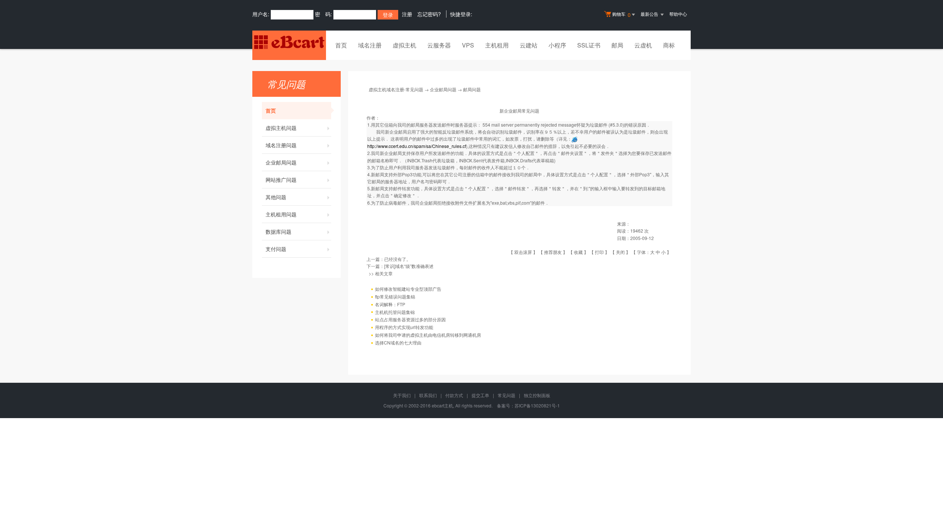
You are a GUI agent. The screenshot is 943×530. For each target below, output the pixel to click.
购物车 (621, 14)
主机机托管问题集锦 (395, 312)
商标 (669, 45)
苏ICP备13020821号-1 (537, 405)
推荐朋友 (553, 252)
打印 (599, 252)
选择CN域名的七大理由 (398, 342)
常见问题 (506, 395)
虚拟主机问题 (281, 127)
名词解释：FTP (390, 304)
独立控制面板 (537, 395)
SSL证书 (588, 45)
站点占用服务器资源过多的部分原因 (410, 319)
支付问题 (276, 248)
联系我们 (428, 395)
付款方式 (454, 395)
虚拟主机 (404, 45)
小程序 (557, 45)
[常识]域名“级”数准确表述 (409, 266)
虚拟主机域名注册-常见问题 (396, 89)
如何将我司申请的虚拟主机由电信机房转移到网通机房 (428, 335)
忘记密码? (429, 14)
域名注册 (370, 45)
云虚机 (643, 45)
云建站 (528, 45)
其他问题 (276, 197)
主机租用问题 (281, 214)
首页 (341, 45)
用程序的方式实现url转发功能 (404, 327)
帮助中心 (678, 14)
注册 (407, 14)
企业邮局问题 (281, 162)
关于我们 (402, 395)
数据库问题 (278, 231)
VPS (468, 45)
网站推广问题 (281, 179)
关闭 (620, 252)
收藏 (578, 252)
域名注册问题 (281, 145)
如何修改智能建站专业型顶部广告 (408, 289)
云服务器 (439, 45)
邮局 (617, 45)
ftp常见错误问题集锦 (395, 296)
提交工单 (480, 395)
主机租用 (497, 45)
